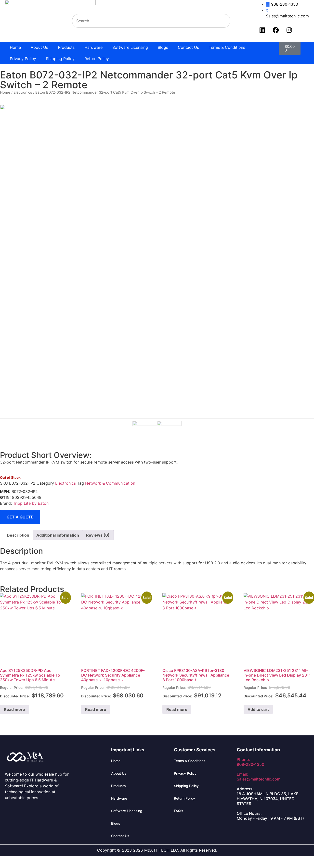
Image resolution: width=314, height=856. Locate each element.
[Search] (236, 21)
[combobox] (151, 21)
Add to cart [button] (258, 709)
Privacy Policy (23, 58)
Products (66, 47)
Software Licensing (130, 47)
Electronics (22, 92)
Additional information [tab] (57, 535)
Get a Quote (20, 517)
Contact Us (188, 47)
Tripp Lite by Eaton (31, 503)
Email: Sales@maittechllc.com (258, 776)
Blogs (163, 47)
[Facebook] (276, 30)
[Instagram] (289, 30)
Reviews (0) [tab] (98, 535)
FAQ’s (178, 811)
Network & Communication (110, 483)
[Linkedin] (262, 30)
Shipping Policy (60, 58)
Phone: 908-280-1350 (250, 762)
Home (15, 47)
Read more (14, 709)
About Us (39, 47)
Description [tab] (18, 535)
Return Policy (96, 58)
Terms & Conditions (227, 47)
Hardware (93, 47)
